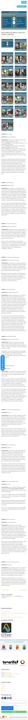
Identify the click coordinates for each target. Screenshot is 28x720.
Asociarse (3, 685)
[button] (22, 6)
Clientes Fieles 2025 (5, 611)
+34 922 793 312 (8, 675)
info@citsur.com (7, 672)
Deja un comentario (5, 36)
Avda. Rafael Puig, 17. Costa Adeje (12, 673)
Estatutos (3, 688)
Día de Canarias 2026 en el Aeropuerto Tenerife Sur (12, 617)
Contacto (3, 690)
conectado (13, 596)
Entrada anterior (4, 589)
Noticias (12, 36)
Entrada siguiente (23, 589)
